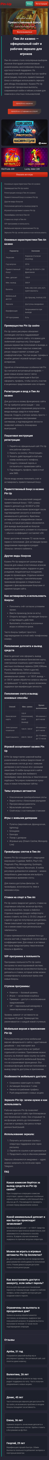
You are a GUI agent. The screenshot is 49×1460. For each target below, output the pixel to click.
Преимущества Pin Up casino (16, 188)
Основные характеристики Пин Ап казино (22, 184)
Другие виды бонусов (13, 202)
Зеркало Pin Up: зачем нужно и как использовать (25, 233)
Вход (29, 4)
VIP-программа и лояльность (16, 224)
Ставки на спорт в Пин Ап (15, 219)
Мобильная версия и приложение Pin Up (21, 228)
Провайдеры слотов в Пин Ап (17, 215)
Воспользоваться (24, 32)
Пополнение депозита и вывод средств (21, 206)
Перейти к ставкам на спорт (24, 111)
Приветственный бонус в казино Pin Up (21, 197)
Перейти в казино (24, 103)
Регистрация (41, 4)
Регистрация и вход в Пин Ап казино (20, 193)
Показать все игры (24, 174)
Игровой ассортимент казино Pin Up (19, 210)
